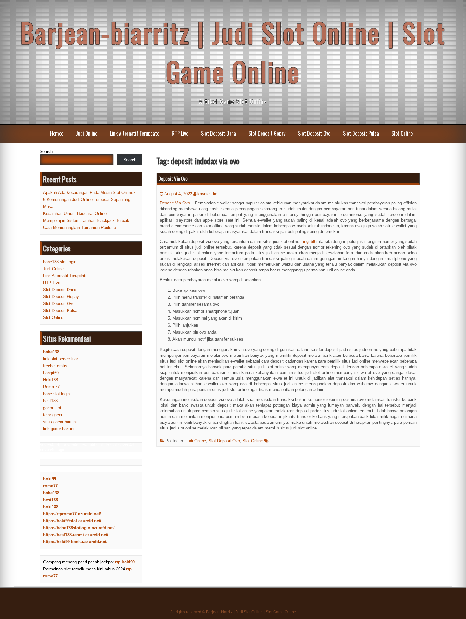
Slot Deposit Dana (218, 133)
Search (46, 151)
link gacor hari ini (58, 428)
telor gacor (52, 414)
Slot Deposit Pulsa (361, 133)
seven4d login (52, 449)
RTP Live (180, 133)
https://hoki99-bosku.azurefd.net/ (75, 541)
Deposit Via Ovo (173, 178)
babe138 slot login (59, 261)
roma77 (50, 485)
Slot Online (402, 133)
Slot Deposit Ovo (314, 133)
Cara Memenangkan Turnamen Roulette (79, 227)
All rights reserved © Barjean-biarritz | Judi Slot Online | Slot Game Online (233, 612)
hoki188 (50, 506)
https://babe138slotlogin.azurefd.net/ (79, 527)
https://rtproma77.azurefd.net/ (72, 513)
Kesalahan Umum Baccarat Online (75, 213)
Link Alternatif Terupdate (134, 133)
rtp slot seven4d (119, 445)
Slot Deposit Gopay (267, 133)
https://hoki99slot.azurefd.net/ (72, 520)
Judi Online (86, 133)
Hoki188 (50, 379)
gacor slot (52, 407)
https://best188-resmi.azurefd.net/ (75, 534)
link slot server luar (60, 358)
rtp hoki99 (125, 562)
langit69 (308, 241)
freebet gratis (55, 365)
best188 (50, 400)
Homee (56, 133)
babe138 (51, 492)
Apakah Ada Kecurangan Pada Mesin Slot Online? (89, 192)
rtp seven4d (67, 445)
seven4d (47, 445)
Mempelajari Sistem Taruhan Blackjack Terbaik (86, 220)
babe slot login (56, 393)
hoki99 (49, 478)
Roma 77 (51, 386)
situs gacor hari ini (60, 421)
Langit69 (51, 372)
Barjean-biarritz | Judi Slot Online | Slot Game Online (233, 52)
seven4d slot (91, 445)
